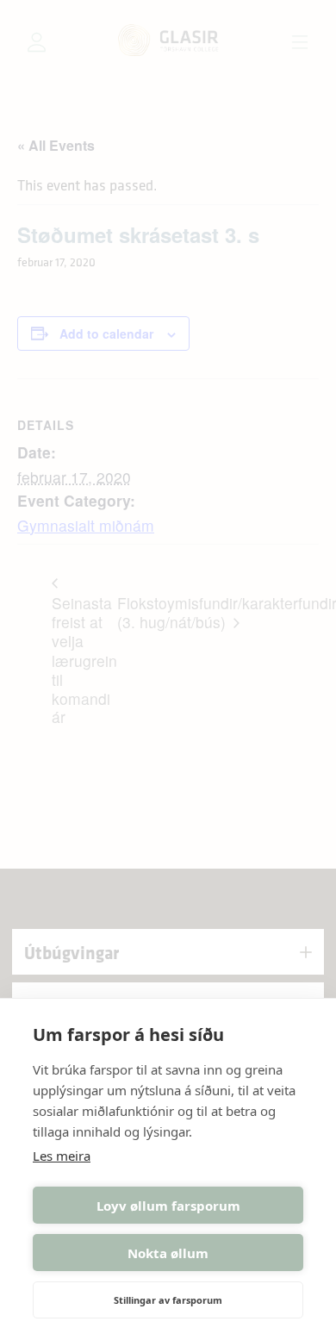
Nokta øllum (168, 1253)
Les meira (61, 1155)
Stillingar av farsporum (168, 1299)
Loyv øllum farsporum (168, 1205)
